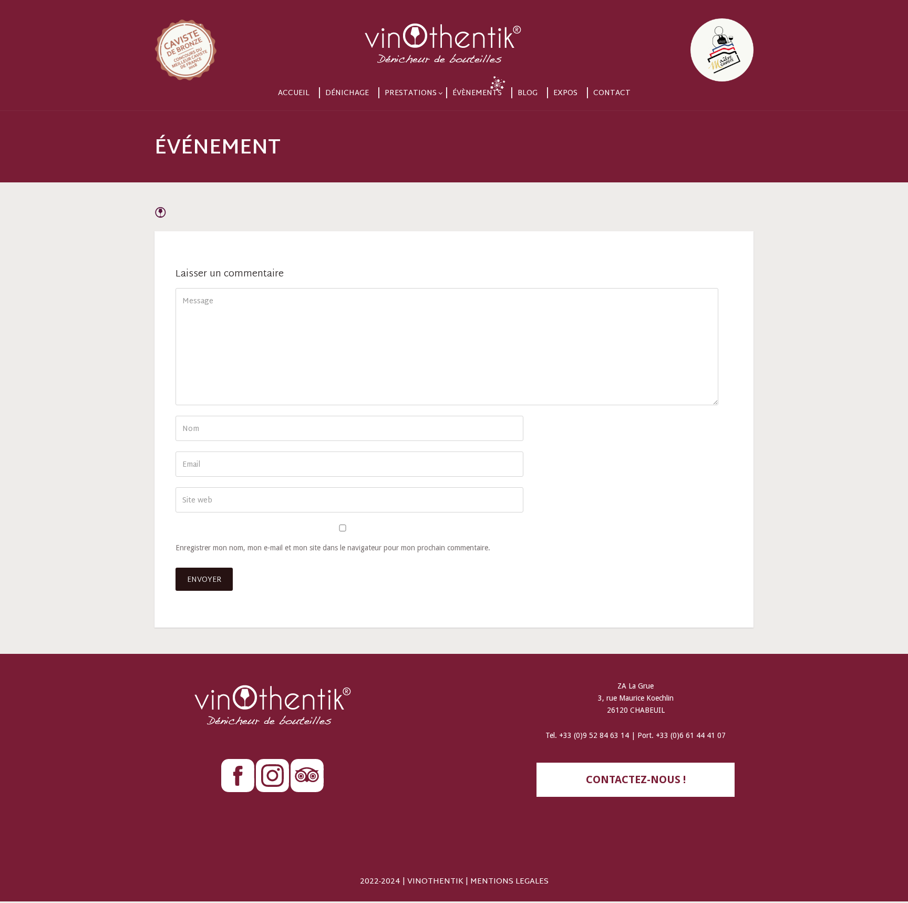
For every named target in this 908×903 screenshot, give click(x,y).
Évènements (477, 93)
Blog (528, 93)
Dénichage (347, 93)
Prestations (411, 93)
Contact (612, 93)
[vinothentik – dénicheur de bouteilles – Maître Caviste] (454, 40)
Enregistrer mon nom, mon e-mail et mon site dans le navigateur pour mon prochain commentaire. (333, 547)
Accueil (293, 93)
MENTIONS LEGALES (509, 882)
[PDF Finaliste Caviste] (244, 40)
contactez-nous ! (636, 779)
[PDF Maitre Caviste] (664, 40)
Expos (565, 93)
